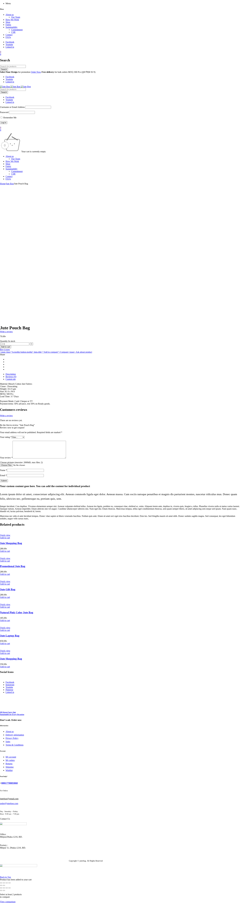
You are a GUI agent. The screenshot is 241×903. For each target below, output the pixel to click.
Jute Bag (10, 183)
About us (10, 731)
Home (2, 183)
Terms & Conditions (14, 745)
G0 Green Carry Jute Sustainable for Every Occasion (12, 713)
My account (11, 757)
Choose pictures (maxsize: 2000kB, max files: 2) (21, 462)
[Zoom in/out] (9, 882)
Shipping (10, 767)
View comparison (7, 901)
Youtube (9, 44)
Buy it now (5, 349)
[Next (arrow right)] (4, 885)
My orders (10, 760)
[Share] (4, 882)
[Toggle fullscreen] (7, 882)
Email (3, 475)
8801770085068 (9, 783)
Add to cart (5, 347)
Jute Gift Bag (7, 589)
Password (4, 112)
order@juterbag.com (9, 803)
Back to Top (5, 877)
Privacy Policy (12, 738)
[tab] (123, 374)
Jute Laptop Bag (9, 635)
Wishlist (9, 770)
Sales (8, 741)
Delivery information (15, 735)
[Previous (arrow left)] (1, 885)
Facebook (10, 42)
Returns (9, 763)
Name (3, 470)
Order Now (36, 72)
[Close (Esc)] (1, 882)
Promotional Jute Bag (12, 566)
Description (11, 374)
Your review (6, 457)
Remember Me (9, 117)
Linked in (10, 47)
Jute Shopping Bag (11, 543)
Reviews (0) (11, 376)
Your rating (6, 437)
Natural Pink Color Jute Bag (16, 612)
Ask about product (84, 352)
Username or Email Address (12, 107)
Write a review (6, 331)
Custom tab (11, 379)
